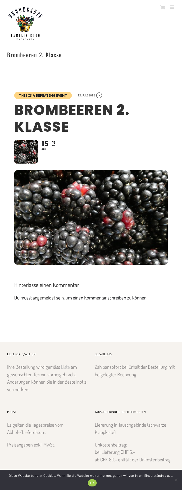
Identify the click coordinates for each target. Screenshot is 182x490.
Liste (65, 367)
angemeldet (44, 297)
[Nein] (176, 479)
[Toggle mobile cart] (162, 7)
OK (92, 483)
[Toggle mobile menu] (172, 7)
